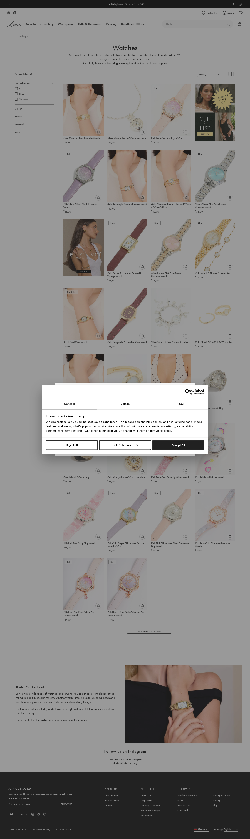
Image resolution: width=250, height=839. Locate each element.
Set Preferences (123, 445)
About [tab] (181, 403)
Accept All (178, 445)
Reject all (72, 445)
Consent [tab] (69, 403)
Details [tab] (125, 403)
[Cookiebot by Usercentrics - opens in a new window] (188, 392)
